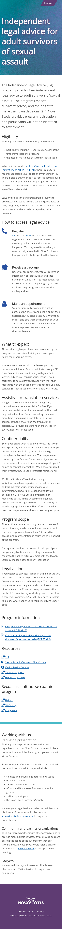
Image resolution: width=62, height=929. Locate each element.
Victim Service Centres (17, 667)
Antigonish (11, 710)
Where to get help (15, 677)
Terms (30, 911)
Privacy (22, 911)
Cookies (40, 911)
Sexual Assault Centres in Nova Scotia (25, 662)
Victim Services (26, 848)
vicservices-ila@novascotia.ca (17, 816)
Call (14, 235)
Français (48, 3)
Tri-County (10, 705)
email (28, 235)
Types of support (14, 672)
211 (7, 657)
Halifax (9, 700)
